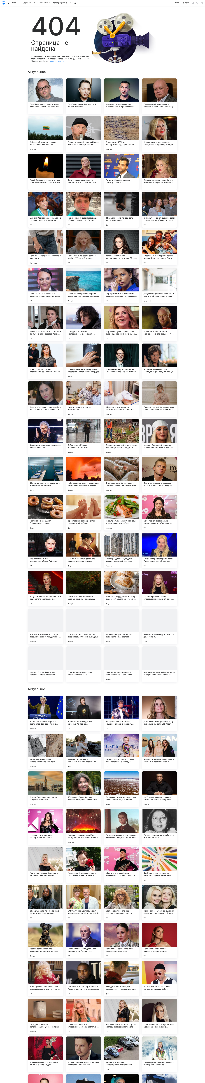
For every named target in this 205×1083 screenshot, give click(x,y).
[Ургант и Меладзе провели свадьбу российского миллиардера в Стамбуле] (121, 172)
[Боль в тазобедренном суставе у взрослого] (45, 247)
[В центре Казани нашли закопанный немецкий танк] (45, 903)
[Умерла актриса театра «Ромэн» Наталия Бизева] (159, 978)
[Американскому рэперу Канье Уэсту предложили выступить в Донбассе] (83, 978)
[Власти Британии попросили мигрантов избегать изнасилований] (45, 940)
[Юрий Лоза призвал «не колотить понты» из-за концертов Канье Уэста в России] (45, 323)
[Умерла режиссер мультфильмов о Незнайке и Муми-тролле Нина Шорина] (121, 978)
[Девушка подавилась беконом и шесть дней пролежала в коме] (159, 285)
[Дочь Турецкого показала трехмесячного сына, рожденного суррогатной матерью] (83, 664)
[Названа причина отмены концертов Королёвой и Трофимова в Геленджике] (45, 978)
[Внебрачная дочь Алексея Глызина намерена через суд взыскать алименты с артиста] (121, 865)
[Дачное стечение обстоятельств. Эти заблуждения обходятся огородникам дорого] (121, 437)
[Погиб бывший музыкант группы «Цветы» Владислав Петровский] (45, 172)
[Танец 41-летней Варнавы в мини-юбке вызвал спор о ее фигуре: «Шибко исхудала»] (159, 399)
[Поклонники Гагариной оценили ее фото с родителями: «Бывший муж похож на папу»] (159, 1054)
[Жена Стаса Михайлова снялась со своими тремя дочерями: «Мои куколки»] (159, 903)
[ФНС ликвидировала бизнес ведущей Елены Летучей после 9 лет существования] (121, 815)
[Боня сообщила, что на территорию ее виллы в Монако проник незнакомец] (45, 361)
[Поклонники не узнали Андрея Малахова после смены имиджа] (121, 361)
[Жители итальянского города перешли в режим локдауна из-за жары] (45, 626)
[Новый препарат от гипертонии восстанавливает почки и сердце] (83, 361)
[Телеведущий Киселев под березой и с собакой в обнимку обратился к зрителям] (159, 96)
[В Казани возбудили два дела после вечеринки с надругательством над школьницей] (121, 210)
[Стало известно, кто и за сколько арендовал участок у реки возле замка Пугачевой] (121, 1054)
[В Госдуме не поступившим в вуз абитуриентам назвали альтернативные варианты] (45, 475)
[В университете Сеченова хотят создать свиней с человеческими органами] (121, 475)
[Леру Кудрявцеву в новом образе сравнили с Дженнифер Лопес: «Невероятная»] (45, 815)
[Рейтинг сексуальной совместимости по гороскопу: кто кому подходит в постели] (83, 903)
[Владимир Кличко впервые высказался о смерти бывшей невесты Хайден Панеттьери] (121, 96)
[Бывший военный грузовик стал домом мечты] (159, 626)
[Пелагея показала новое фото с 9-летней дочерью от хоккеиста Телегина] (159, 172)
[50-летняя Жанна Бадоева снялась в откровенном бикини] (83, 940)
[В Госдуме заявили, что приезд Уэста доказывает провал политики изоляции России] (45, 1054)
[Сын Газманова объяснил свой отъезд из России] (83, 96)
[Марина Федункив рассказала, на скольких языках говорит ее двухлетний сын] (45, 210)
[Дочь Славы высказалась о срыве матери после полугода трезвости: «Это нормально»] (45, 285)
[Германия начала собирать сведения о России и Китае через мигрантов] (159, 815)
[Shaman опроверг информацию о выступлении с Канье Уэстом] (159, 664)
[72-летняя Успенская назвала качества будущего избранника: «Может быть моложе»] (83, 740)
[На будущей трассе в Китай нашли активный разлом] (121, 626)
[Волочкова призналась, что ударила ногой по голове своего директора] (83, 172)
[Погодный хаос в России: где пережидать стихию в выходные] (83, 626)
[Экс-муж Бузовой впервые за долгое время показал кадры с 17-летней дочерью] (159, 475)
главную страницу (57, 61)
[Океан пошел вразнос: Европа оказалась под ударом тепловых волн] (83, 285)
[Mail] (3, 3)
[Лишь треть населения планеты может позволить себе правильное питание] (121, 512)
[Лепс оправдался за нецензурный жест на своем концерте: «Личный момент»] (159, 702)
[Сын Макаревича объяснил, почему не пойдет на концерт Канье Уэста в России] (121, 778)
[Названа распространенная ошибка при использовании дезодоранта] (45, 740)
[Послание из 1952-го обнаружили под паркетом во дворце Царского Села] (121, 134)
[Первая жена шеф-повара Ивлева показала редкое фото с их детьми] (83, 134)
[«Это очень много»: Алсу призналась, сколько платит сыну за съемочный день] (121, 1016)
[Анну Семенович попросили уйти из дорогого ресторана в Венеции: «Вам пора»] (45, 588)
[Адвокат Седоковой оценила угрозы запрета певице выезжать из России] (159, 437)
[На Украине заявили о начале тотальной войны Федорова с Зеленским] (159, 940)
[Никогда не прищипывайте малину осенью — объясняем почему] (121, 664)
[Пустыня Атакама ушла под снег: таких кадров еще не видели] (121, 940)
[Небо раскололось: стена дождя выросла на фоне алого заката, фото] (83, 475)
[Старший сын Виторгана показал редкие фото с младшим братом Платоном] (159, 247)
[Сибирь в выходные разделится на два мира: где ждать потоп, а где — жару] (83, 815)
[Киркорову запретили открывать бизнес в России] (45, 437)
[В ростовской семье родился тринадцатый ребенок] (83, 512)
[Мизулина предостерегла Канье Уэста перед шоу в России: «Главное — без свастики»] (159, 550)
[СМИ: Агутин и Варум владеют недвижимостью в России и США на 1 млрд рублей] (83, 1054)
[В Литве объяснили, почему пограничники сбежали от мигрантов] (45, 134)
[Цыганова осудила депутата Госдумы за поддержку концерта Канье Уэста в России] (159, 134)
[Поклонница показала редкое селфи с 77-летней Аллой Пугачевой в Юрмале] (83, 247)
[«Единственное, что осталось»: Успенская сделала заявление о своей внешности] (159, 740)
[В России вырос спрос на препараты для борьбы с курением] (121, 740)
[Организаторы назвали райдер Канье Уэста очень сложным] (83, 778)
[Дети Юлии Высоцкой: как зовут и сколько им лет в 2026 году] (159, 865)
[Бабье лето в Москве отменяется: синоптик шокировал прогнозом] (83, 437)
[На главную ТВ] (7, 3)
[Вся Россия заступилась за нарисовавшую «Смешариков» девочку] (159, 1016)
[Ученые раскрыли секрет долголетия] (83, 399)
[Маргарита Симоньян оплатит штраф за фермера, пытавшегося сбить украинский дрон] (121, 285)
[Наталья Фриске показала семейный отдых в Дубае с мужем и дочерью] (159, 778)
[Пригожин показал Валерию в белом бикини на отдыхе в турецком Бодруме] (45, 1016)
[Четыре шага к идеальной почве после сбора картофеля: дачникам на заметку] (83, 702)
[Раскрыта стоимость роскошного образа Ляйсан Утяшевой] (45, 550)
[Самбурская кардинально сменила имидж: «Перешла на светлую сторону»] (159, 512)
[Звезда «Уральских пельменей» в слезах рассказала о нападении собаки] (45, 399)
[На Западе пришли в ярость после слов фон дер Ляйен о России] (45, 865)
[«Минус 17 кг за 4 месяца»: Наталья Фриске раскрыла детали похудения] (45, 664)
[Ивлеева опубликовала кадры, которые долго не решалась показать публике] (83, 1016)
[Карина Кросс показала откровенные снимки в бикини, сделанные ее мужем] (159, 588)
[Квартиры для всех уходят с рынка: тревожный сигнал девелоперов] (121, 550)
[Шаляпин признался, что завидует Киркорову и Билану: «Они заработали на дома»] (159, 361)
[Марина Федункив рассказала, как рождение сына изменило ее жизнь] (121, 323)
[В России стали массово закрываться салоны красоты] (121, 399)
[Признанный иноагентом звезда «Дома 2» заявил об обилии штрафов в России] (83, 210)
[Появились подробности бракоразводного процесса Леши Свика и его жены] (159, 323)
